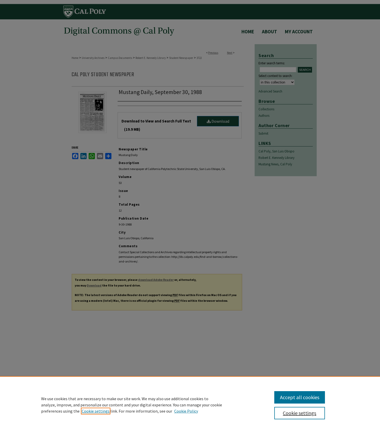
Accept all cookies (299, 397)
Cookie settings (96, 411)
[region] (190, 404)
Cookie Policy (186, 411)
